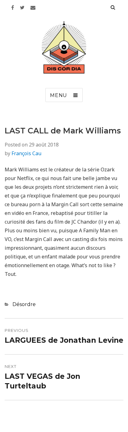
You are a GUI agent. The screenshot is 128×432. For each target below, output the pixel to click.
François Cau (26, 153)
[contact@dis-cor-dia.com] (32, 7)
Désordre (24, 304)
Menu (58, 95)
